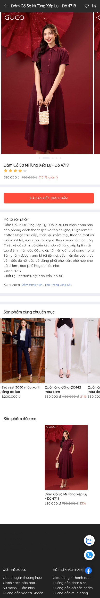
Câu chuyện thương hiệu (22, 577)
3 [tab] (53, 158)
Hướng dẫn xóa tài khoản (23, 593)
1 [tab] (39, 158)
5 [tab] (60, 158)
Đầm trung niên (32, 284)
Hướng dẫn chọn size (69, 583)
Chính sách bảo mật (19, 583)
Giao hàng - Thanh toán (72, 577)
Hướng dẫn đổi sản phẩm (73, 588)
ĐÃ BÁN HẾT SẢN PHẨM (49, 198)
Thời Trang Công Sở (58, 284)
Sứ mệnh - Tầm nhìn (19, 588)
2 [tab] (46, 158)
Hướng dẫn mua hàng (70, 593)
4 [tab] (57, 158)
